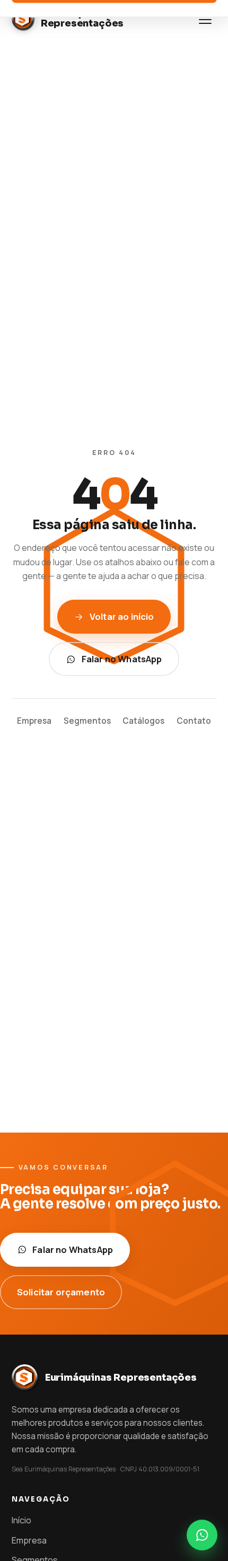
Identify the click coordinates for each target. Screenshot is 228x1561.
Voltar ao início (122, 616)
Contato (194, 720)
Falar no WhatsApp (122, 659)
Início (21, 1520)
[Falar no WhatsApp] (202, 1535)
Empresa (34, 720)
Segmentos (87, 720)
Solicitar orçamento (61, 1292)
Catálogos (143, 720)
